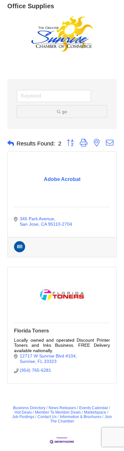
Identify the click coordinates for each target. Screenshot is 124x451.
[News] (19, 250)
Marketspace (95, 412)
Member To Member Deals (58, 412)
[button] (10, 144)
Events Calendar (93, 408)
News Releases (62, 408)
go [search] (64, 111)
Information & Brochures (80, 417)
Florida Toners (31, 330)
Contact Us (47, 417)
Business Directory (29, 408)
